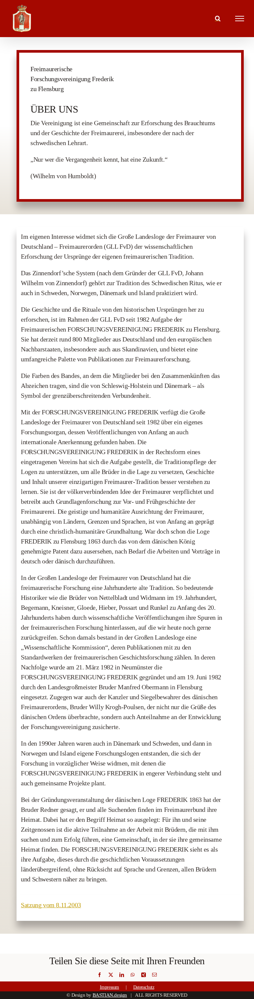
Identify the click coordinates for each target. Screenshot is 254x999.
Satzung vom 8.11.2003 (51, 905)
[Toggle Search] (218, 18)
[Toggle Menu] (240, 18)
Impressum (109, 987)
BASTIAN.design (110, 995)
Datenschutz (143, 987)
